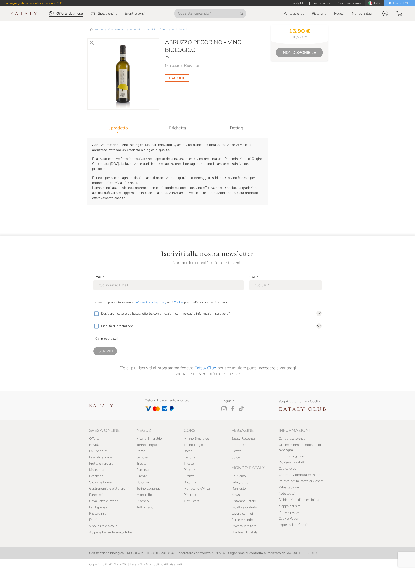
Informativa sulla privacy (150, 302)
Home (99, 29)
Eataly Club (205, 368)
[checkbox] (96, 314)
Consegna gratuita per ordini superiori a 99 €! (33, 3)
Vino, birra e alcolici (142, 29)
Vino (163, 29)
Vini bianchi (179, 29)
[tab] (117, 128)
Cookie (178, 302)
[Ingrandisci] (91, 42)
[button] (385, 13)
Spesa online (116, 29)
